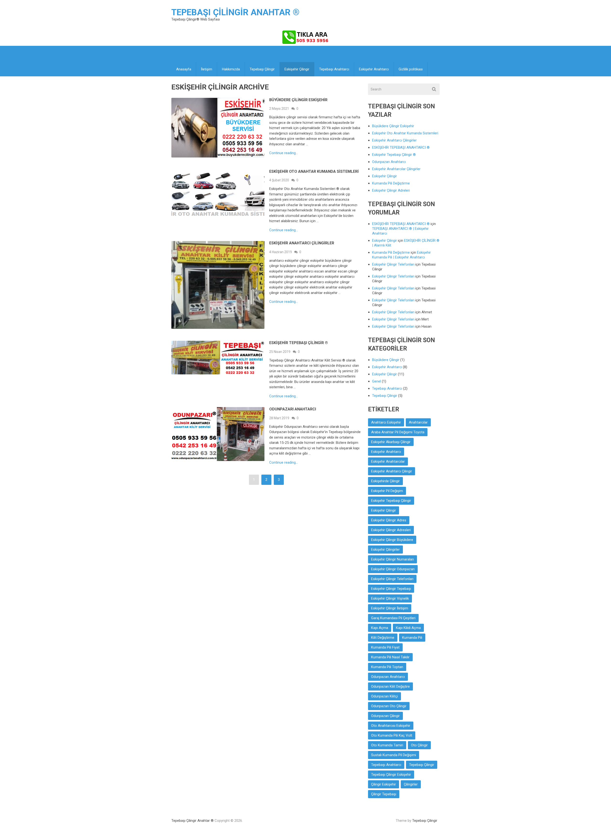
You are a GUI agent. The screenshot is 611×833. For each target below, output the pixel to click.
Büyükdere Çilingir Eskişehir (298, 100)
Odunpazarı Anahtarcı (292, 409)
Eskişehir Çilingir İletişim (389, 608)
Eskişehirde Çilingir (385, 481)
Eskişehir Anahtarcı (374, 69)
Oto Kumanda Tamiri (387, 745)
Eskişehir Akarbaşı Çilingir (391, 442)
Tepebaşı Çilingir (262, 69)
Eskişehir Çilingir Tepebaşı (391, 589)
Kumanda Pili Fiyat (385, 647)
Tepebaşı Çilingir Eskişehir (391, 774)
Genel (376, 381)
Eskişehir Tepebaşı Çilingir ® (298, 343)
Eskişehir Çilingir (296, 69)
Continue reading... (283, 153)
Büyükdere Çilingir (385, 360)
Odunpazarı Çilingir (385, 716)
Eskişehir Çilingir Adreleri (391, 190)
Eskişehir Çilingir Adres (388, 520)
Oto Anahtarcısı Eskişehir (390, 725)
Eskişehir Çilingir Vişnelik (390, 598)
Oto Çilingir (419, 745)
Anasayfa (183, 69)
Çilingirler (411, 784)
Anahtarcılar (418, 422)
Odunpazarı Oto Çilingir (388, 706)
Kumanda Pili (412, 637)
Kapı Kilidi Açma (408, 628)
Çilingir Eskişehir (383, 784)
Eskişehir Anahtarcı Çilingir (391, 471)
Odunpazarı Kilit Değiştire (390, 686)
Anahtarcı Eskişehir (386, 422)
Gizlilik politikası (411, 69)
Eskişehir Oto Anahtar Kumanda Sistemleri (314, 171)
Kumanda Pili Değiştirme (391, 183)
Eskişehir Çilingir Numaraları (392, 559)
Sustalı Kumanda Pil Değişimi (393, 755)
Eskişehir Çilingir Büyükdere (392, 540)
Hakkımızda (231, 69)
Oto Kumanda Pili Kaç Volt (391, 735)
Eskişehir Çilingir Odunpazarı (393, 569)
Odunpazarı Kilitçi (384, 696)
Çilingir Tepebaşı (383, 794)
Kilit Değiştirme (382, 637)
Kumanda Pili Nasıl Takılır (390, 657)
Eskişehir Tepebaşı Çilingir (391, 500)
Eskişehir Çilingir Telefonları (393, 264)
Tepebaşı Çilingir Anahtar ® (235, 12)
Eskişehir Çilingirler (385, 549)
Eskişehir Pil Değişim (387, 491)
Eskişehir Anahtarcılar (388, 461)
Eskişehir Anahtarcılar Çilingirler (396, 169)
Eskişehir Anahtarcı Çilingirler (301, 243)
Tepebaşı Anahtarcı (334, 69)
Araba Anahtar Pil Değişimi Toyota (397, 432)
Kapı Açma (379, 628)
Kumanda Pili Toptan (387, 667)
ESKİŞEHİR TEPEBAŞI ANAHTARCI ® (401, 147)
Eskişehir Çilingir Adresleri (391, 530)
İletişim (206, 69)
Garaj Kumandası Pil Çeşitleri (393, 618)
